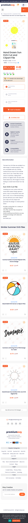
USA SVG (23, 451)
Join (22, 494)
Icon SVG (13, 456)
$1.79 (12, 354)
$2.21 (11, 266)
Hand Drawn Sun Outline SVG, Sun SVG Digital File (14, 393)
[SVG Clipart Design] (3, 314)
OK (10, 520)
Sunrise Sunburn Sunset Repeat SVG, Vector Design (14, 260)
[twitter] (12, 423)
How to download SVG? (12, 462)
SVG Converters (10, 478)
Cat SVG (9, 451)
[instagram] (16, 423)
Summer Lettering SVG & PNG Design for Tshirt (14, 349)
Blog (16, 464)
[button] (24, 5)
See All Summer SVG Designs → (14, 410)
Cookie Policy (9, 470)
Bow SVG (22, 453)
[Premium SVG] (3, 270)
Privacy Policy (17, 470)
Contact (11, 464)
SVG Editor (18, 478)
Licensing (19, 472)
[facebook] (8, 423)
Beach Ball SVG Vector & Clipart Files (14, 304)
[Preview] (6, 270)
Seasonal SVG (8, 14)
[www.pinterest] (20, 423)
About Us (22, 462)
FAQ (4, 462)
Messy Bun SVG (14, 453)
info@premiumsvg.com (15, 419)
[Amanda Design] (3, 402)
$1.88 (11, 398)
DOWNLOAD (15, 118)
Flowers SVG (6, 453)
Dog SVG (4, 451)
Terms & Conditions (10, 472)
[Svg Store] (3, 358)
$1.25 (12, 310)
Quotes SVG (16, 451)
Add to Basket (15, 110)
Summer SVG (17, 14)
